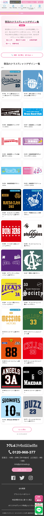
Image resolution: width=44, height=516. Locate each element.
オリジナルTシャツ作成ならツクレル (22, 505)
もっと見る (22, 429)
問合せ (32, 2)
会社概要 (22, 488)
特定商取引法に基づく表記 (22, 500)
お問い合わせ (22, 470)
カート (40, 2)
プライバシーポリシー (22, 494)
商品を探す (4, 7)
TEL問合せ (25, 2)
